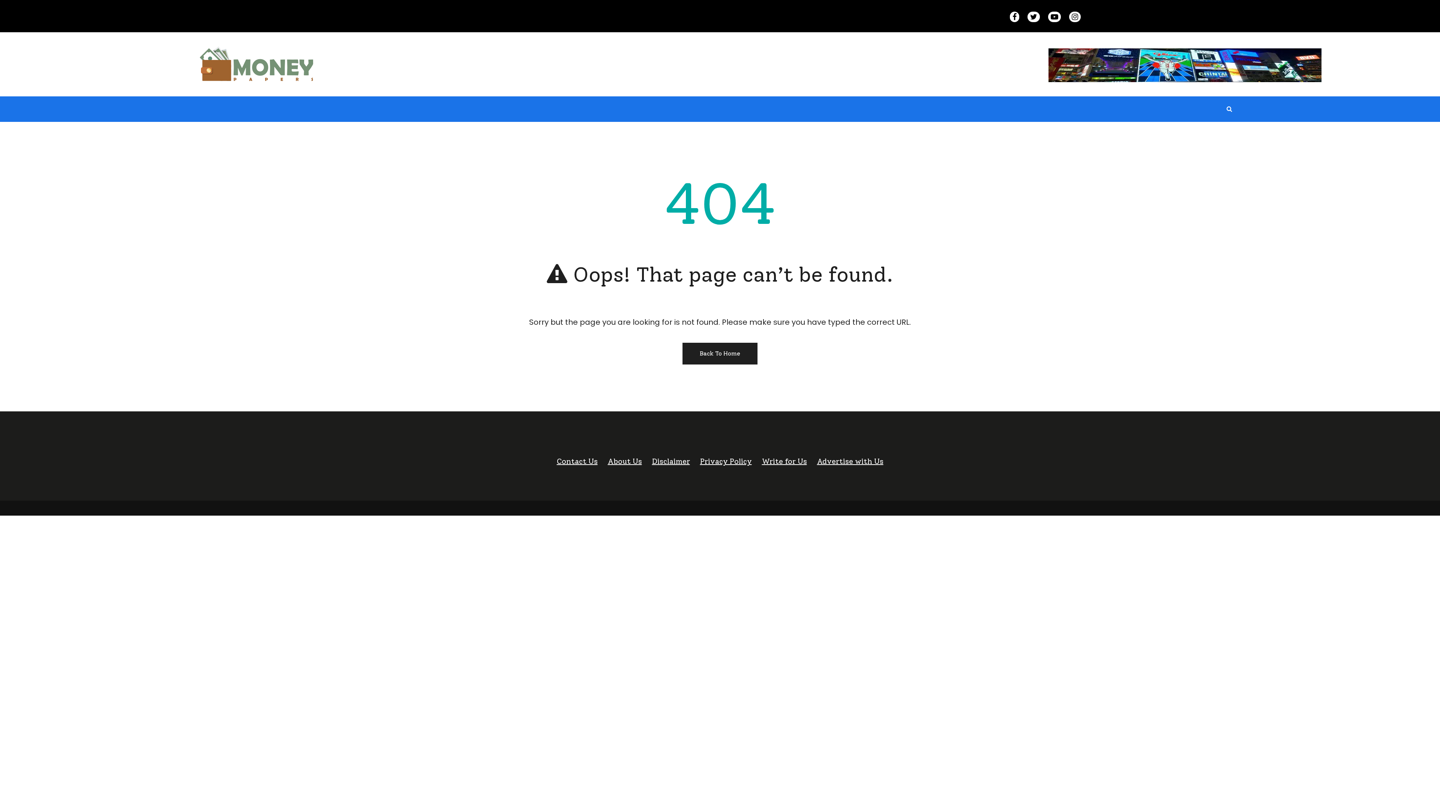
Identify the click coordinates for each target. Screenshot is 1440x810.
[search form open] (1229, 109)
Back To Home (720, 353)
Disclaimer (671, 461)
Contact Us (577, 461)
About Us (625, 461)
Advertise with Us (850, 461)
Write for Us (784, 461)
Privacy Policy (726, 461)
